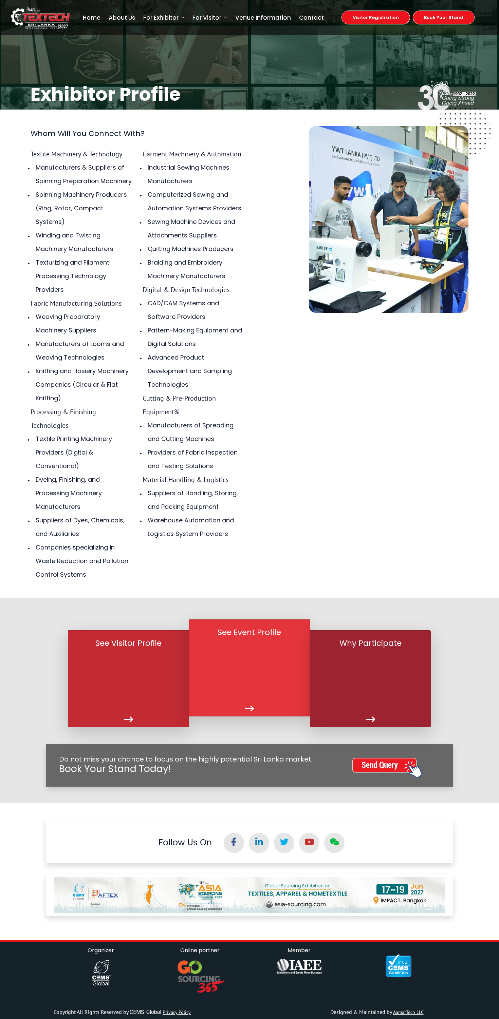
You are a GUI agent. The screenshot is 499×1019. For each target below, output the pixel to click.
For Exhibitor (161, 18)
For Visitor (206, 18)
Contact (311, 18)
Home (91, 18)
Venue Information (263, 18)
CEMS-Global (146, 1012)
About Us (122, 18)
